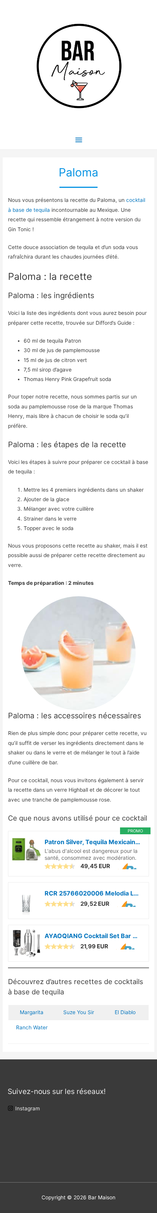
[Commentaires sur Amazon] (60, 866)
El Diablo (125, 1012)
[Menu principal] (78, 140)
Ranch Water (32, 1027)
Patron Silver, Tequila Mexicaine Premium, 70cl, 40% (93, 842)
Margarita (31, 1012)
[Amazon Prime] (125, 866)
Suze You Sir (78, 1012)
